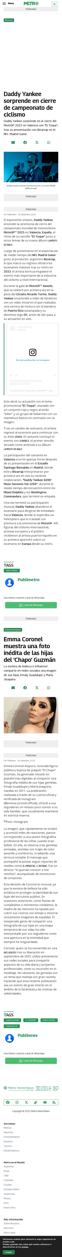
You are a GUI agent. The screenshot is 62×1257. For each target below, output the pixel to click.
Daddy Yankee (11, 570)
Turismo (8, 1146)
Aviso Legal (9, 1232)
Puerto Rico (10, 1207)
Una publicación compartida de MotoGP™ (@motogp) (34, 391)
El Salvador (31, 1020)
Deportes (8, 1132)
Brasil (6, 1171)
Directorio (9, 1228)
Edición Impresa (11, 1150)
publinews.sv (11, 1026)
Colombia (8, 1180)
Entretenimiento (12, 1137)
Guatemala (9, 1194)
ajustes (25, 1247)
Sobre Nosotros (12, 1223)
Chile (6, 1175)
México (7, 1198)
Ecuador (8, 1184)
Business (8, 1141)
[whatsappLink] (49, 143)
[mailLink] (13, 143)
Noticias (8, 1127)
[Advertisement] (31, 54)
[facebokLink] (25, 143)
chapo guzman (12, 1020)
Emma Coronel (49, 1020)
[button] (8, 3)
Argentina (9, 1166)
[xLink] (37, 143)
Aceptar (9, 1252)
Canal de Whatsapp (33, 605)
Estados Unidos (11, 1189)
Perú (6, 1203)
